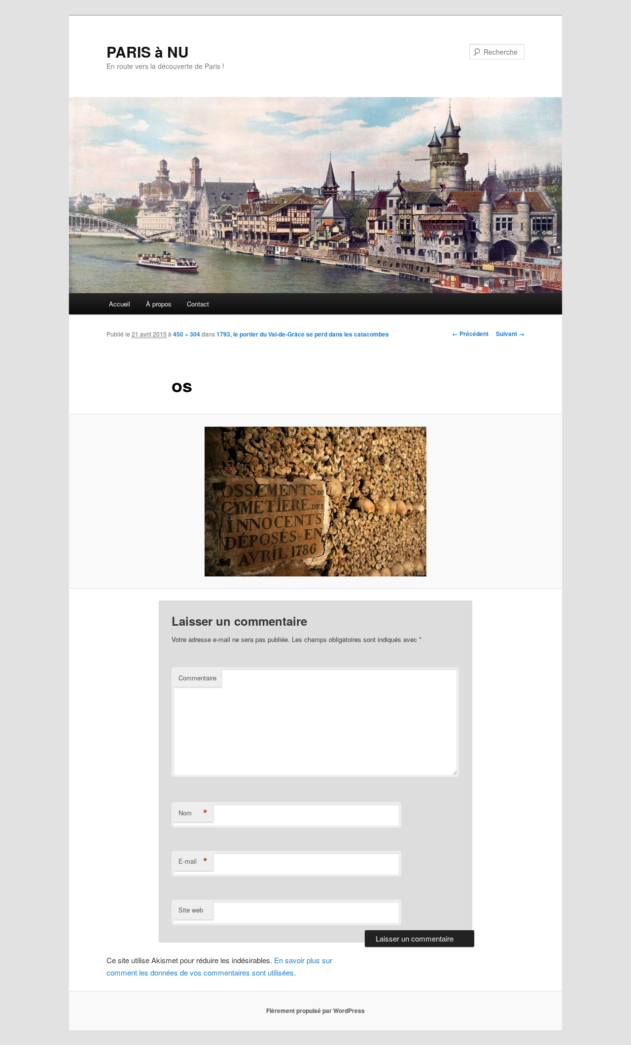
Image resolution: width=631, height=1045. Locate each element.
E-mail (193, 861)
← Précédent (470, 333)
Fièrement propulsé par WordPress (315, 1010)
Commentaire (197, 677)
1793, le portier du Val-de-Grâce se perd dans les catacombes (302, 334)
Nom (193, 813)
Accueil (119, 303)
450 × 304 (186, 334)
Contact (198, 303)
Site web (190, 909)
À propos (159, 303)
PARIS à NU (147, 51)
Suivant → (510, 333)
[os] (315, 501)
